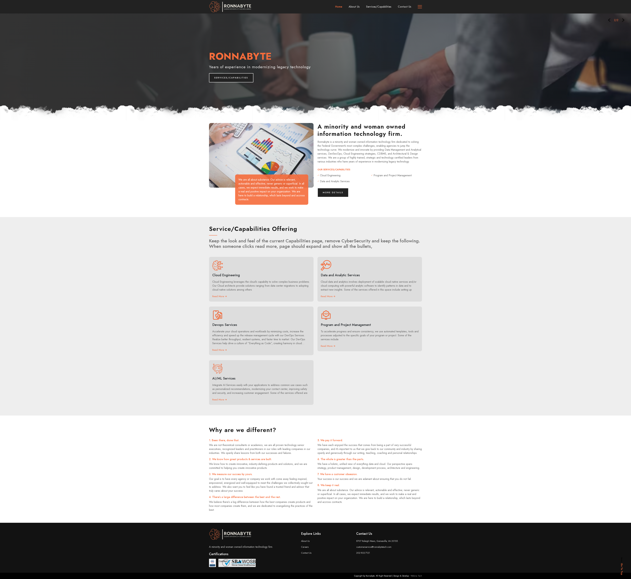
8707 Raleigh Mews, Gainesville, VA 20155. (377, 541)
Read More (218, 296)
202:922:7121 (363, 552)
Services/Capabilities (378, 7)
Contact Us (404, 7)
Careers (305, 547)
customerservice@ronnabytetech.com (373, 547)
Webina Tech (416, 575)
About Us (354, 7)
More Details (333, 192)
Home (338, 7)
